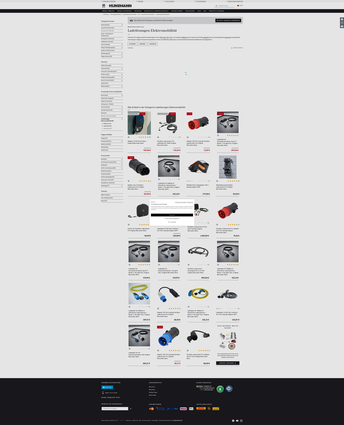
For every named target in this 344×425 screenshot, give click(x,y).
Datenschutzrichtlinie (181, 202)
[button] (154, 202)
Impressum (190, 202)
